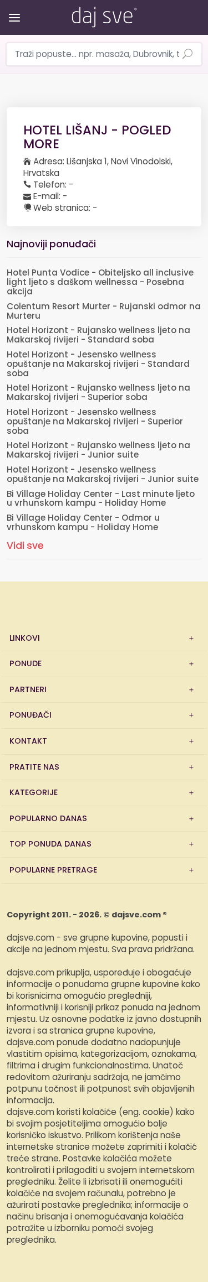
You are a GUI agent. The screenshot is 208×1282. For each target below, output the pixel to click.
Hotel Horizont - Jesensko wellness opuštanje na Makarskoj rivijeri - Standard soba (98, 364)
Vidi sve (25, 546)
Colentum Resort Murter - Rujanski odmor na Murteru (104, 311)
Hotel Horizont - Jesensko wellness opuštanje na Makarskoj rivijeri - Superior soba (95, 422)
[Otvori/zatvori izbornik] (12, 10)
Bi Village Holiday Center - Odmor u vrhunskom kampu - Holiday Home (83, 523)
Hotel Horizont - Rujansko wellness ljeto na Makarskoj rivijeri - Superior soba (98, 393)
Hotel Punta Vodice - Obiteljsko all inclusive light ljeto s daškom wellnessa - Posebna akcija (100, 282)
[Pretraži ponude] (187, 54)
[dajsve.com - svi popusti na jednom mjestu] (104, 15)
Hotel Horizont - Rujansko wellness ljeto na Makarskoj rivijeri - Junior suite (98, 450)
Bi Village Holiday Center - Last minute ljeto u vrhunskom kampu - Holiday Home (101, 499)
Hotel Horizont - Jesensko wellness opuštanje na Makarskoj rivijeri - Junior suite (103, 475)
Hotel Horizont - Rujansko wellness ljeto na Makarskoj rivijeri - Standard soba (98, 335)
